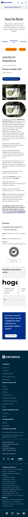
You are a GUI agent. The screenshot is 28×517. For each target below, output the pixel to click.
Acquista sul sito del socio (11, 78)
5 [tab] (13, 299)
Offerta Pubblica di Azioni (9, 481)
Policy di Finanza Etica (8, 483)
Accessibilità (16, 501)
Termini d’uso (20, 504)
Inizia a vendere (11, 335)
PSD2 (17, 493)
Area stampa (5, 426)
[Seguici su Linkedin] (18, 513)
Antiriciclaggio (18, 469)
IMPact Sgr (5, 389)
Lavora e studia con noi (8, 376)
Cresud (4, 386)
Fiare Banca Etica (7, 395)
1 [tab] (4, 299)
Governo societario (7, 469)
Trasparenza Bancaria (9, 467)
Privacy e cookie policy (8, 504)
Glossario (4, 423)
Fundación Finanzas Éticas (9, 401)
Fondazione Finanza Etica (9, 398)
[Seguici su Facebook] (6, 513)
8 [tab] (20, 299)
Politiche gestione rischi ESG (10, 485)
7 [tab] (18, 299)
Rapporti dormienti (7, 495)
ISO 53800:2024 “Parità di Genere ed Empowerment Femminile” (12, 436)
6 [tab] (16, 299)
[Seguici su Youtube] (23, 513)
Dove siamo (5, 370)
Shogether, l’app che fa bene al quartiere (9, 291)
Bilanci (4, 471)
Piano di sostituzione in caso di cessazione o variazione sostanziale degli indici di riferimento (12, 489)
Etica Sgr (4, 392)
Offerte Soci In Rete (14, 41)
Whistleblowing (6, 501)
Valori (4, 407)
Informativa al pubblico (8, 477)
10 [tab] (13, 301)
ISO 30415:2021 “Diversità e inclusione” (13, 432)
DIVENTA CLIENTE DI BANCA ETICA (13, 7)
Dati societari (6, 379)
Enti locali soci (12, 471)
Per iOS (4, 416)
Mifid (13, 479)
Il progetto (5, 41)
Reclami (4, 497)
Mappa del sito (6, 479)
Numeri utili (5, 368)
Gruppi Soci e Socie (7, 404)
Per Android (5, 413)
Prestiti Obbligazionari (8, 493)
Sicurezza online (18, 495)
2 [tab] (6, 299)
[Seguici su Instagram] (12, 513)
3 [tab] (9, 299)
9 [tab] (23, 299)
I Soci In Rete (23, 41)
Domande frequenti (7, 373)
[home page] (6, 2)
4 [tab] (11, 299)
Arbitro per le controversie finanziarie (12, 499)
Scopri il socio (14, 260)
